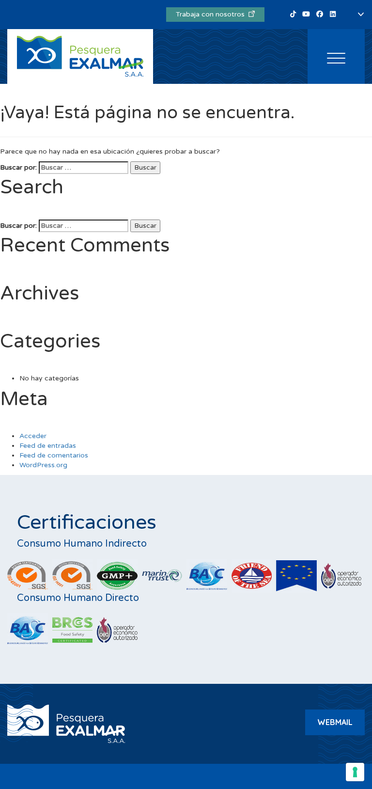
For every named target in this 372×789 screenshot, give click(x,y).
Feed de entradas (47, 446)
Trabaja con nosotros (212, 14)
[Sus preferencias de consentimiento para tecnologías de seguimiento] (355, 772)
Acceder (32, 436)
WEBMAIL (335, 722)
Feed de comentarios (53, 455)
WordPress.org (43, 465)
